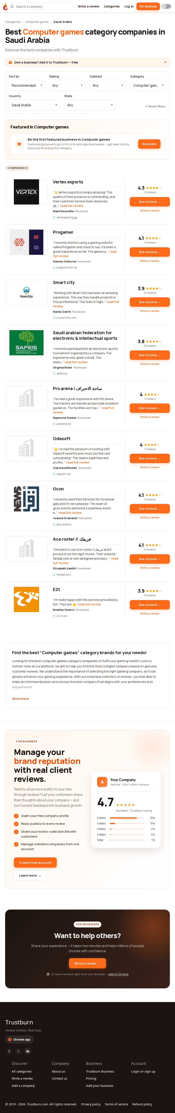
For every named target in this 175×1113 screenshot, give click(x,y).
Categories (112, 6)
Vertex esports (68, 182)
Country (15, 96)
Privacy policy (91, 1104)
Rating (54, 76)
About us (58, 1071)
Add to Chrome (118, 974)
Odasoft (61, 438)
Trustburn (19, 1022)
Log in (129, 6)
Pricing (91, 1078)
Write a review (88, 6)
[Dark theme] (166, 6)
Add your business (99, 1085)
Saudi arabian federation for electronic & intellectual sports (85, 335)
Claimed (96, 76)
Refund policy (142, 1104)
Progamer (63, 232)
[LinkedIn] (27, 1051)
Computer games (36, 22)
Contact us (59, 1078)
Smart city (64, 282)
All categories (22, 1071)
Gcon (58, 489)
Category (137, 76)
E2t (56, 589)
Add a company (23, 1085)
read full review (71, 206)
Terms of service (116, 1104)
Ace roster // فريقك (72, 539)
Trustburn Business (100, 1071)
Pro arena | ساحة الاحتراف (77, 388)
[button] (27, 85)
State (68, 96)
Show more (20, 699)
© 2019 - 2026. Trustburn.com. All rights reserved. (41, 1104)
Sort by (14, 76)
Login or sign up (143, 1071)
